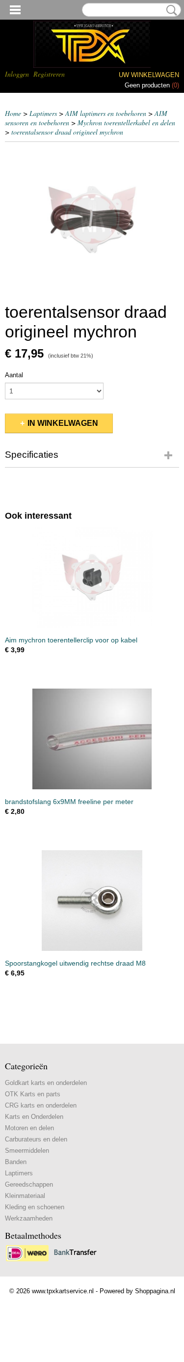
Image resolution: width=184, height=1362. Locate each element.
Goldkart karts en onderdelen (46, 1082)
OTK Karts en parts (32, 1094)
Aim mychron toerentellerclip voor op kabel (71, 640)
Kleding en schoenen (34, 1207)
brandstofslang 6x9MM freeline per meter (69, 802)
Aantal (14, 375)
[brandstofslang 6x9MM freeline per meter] (92, 739)
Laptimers (43, 113)
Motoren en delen (29, 1128)
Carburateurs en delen (36, 1139)
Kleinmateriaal (25, 1195)
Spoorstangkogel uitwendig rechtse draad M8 (75, 963)
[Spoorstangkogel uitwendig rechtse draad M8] (92, 900)
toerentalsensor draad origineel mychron (67, 132)
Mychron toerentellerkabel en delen (126, 122)
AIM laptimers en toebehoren (105, 113)
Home (13, 113)
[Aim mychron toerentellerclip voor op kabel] (92, 577)
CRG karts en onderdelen (41, 1105)
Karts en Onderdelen (34, 1116)
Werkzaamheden (29, 1218)
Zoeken (169, 10)
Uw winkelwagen (149, 75)
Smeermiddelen (27, 1150)
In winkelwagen (62, 423)
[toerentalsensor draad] (92, 219)
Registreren (49, 74)
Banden (15, 1162)
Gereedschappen (29, 1184)
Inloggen (17, 74)
